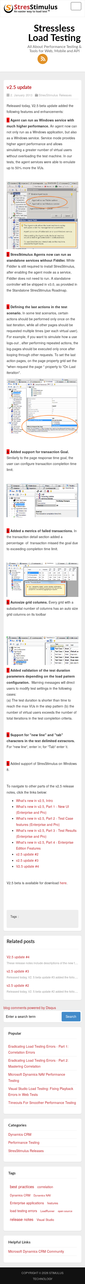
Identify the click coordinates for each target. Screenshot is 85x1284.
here (63, 882)
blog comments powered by (30, 1007)
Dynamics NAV (42, 1195)
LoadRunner (47, 1211)
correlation (45, 1186)
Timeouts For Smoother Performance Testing (42, 1102)
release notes (21, 1219)
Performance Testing (23, 1142)
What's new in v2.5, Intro (34, 800)
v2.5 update (19, 87)
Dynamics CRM (19, 1134)
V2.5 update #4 (27, 866)
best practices (22, 1186)
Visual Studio (45, 1220)
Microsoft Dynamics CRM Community (36, 1251)
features (52, 1203)
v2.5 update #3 (27, 860)
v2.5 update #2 (27, 854)
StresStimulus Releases (55, 95)
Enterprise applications (27, 1202)
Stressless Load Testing (54, 33)
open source (65, 1211)
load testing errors (23, 1210)
